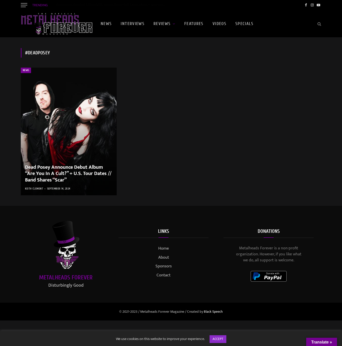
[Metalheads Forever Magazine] (56, 24)
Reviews (162, 23)
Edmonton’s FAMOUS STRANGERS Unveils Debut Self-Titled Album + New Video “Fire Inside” (113, 5)
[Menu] (24, 5)
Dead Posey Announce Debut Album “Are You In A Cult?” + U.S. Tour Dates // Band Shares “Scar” (68, 174)
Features (194, 23)
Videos (219, 23)
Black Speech (213, 311)
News (106, 23)
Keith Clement (34, 188)
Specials (244, 23)
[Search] (318, 24)
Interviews (132, 23)
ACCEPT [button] (218, 339)
